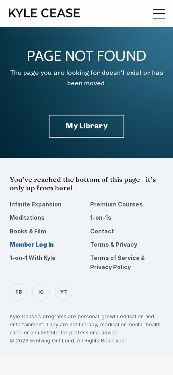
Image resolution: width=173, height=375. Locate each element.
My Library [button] (86, 125)
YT (64, 292)
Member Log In (32, 244)
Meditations (27, 217)
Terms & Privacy (113, 244)
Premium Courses (116, 204)
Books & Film (28, 231)
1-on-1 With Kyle (33, 257)
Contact (102, 231)
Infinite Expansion (36, 204)
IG (41, 292)
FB (18, 292)
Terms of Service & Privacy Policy (117, 262)
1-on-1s (100, 217)
